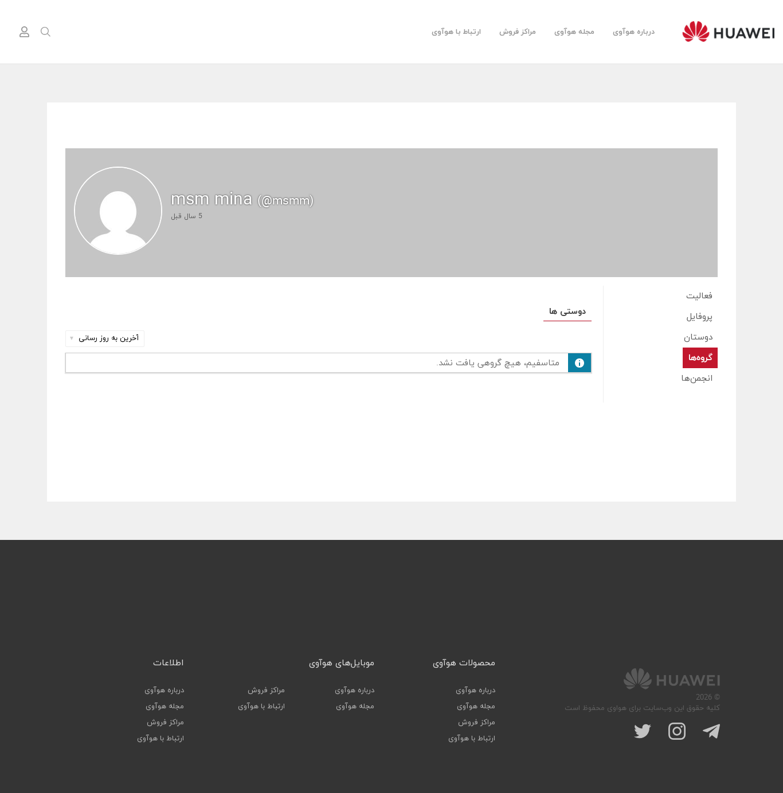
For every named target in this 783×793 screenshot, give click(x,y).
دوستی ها (567, 312)
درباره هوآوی (634, 32)
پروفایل (699, 317)
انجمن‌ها (696, 379)
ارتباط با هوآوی (456, 32)
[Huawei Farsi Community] (728, 31)
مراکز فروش (517, 32)
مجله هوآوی (574, 32)
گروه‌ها (700, 358)
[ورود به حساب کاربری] (24, 32)
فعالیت (699, 296)
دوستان (698, 338)
